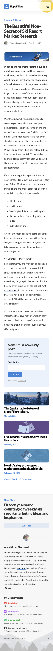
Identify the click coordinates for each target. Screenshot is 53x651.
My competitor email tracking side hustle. (21, 604)
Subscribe (26, 525)
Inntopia (21, 568)
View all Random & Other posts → (20, 479)
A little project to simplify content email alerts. (23, 613)
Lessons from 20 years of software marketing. (23, 621)
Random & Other (12, 20)
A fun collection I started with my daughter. (22, 629)
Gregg (8, 587)
